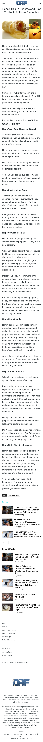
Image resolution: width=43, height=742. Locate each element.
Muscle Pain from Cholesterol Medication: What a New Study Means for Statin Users (27, 523)
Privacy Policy (7, 655)
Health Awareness (9, 633)
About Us (5, 623)
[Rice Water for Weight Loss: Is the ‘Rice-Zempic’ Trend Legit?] (7, 607)
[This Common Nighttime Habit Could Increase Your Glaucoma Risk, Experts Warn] (7, 534)
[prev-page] (3, 542)
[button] (3, 3)
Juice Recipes (7, 637)
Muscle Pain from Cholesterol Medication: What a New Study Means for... (26, 569)
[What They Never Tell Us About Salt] (7, 597)
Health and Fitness (9, 630)
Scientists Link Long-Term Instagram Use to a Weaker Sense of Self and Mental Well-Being (26, 511)
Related (5, 502)
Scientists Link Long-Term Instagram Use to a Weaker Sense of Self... (27, 556)
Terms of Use (7, 652)
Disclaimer (6, 649)
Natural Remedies (14, 495)
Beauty (4, 627)
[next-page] (7, 542)
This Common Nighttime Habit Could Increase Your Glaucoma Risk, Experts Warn (27, 534)
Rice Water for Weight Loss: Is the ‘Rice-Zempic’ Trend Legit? (27, 607)
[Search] (40, 3)
